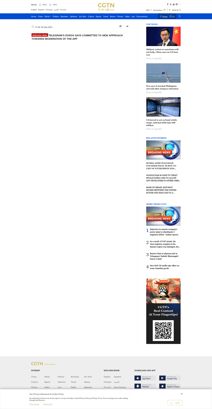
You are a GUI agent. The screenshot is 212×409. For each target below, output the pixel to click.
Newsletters (157, 10)
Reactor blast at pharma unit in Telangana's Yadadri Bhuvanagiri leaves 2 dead (164, 256)
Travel (105, 16)
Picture (120, 16)
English (34, 10)
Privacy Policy (34, 404)
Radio (165, 17)
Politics (56, 16)
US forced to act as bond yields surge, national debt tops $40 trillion (161, 122)
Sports (98, 16)
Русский (63, 10)
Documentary (142, 16)
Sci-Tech (82, 16)
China (40, 16)
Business (64, 16)
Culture (91, 16)
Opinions (73, 16)
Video (127, 16)
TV (173, 17)
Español (41, 10)
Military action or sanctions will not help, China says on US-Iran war (162, 52)
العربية (56, 10)
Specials (88, 387)
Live (133, 16)
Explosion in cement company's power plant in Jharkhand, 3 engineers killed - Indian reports (164, 232)
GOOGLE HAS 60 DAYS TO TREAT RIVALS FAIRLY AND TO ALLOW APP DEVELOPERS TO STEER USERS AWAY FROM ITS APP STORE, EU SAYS (163, 178)
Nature (112, 16)
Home (33, 16)
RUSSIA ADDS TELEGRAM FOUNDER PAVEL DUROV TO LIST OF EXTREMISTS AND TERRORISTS (161, 166)
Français (49, 10)
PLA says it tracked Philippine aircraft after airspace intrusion (162, 87)
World (47, 16)
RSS (148, 10)
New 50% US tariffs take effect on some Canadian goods (164, 266)
